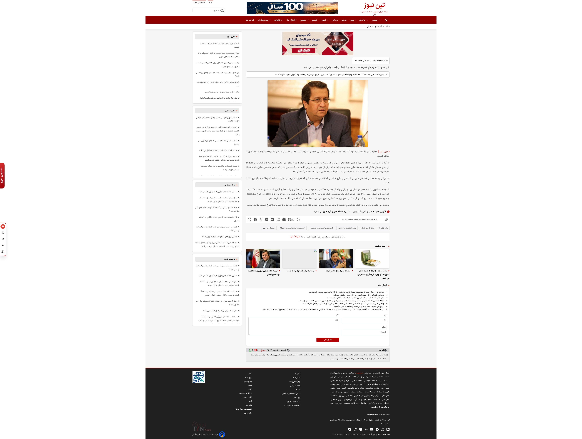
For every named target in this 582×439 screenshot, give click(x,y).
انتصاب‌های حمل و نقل (243, 409)
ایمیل (384, 327)
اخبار (369, 26)
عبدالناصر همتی (367, 228)
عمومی (303, 20)
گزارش (250, 389)
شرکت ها (250, 20)
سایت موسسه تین (293, 401)
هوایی (344, 20)
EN (210, 3)
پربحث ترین (229, 259)
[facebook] (255, 219)
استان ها (291, 20)
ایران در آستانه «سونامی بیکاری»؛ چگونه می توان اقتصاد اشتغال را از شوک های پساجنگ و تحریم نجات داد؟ (217, 131)
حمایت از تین (295, 385)
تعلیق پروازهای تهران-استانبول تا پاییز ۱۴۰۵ (219, 236)
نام (385, 314)
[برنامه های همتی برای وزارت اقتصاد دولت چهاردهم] (263, 258)
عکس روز (248, 405)
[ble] (272, 219)
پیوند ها (297, 397)
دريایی (335, 20)
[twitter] (261, 219)
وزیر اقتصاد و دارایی (347, 228)
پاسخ (263, 350)
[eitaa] (291, 219)
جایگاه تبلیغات (294, 381)
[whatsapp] (249, 219)
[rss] (388, 429)
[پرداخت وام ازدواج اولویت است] (300, 258)
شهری (323, 20)
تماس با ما (296, 377)
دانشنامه (278, 20)
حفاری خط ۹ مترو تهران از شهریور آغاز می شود (217, 191)
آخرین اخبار (230, 110)
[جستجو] (222, 10)
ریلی (352, 20)
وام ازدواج (383, 228)
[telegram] (266, 219)
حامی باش (248, 413)
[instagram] (382, 429)
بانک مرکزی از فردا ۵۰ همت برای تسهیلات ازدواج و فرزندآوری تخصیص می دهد (373, 274)
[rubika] (284, 219)
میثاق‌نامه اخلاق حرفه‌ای (291, 393)
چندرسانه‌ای (248, 381)
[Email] (3, 227)
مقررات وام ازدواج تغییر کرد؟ (338, 270)
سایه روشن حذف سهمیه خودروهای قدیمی (221, 92)
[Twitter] (3, 246)
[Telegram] (3, 239)
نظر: (337, 314)
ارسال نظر (328, 339)
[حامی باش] (3, 252)
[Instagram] (3, 233)
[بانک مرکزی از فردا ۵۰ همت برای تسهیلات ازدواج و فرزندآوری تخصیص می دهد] (372, 258)
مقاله (250, 385)
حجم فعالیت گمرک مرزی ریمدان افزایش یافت (218, 150)
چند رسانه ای (263, 20)
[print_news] (298, 219)
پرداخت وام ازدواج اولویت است (300, 270)
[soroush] (278, 219)
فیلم (250, 401)
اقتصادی (378, 26)
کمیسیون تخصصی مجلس (321, 228)
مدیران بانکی (269, 228)
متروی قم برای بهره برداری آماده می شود (220, 310)
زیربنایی (375, 20)
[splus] (355, 429)
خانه (388, 26)
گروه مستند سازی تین (292, 405)
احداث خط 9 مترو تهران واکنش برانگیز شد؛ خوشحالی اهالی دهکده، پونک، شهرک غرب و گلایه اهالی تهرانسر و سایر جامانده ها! (218, 320)
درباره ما (297, 373)
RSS (298, 389)
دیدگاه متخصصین (245, 393)
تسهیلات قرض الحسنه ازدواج (292, 228)
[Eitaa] (366, 429)
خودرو (315, 20)
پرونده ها (248, 377)
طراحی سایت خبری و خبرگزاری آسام (205, 434)
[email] (371, 429)
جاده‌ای (362, 20)
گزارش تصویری (247, 397)
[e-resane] (198, 377)
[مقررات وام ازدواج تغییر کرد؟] (336, 258)
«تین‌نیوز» (359, 373)
